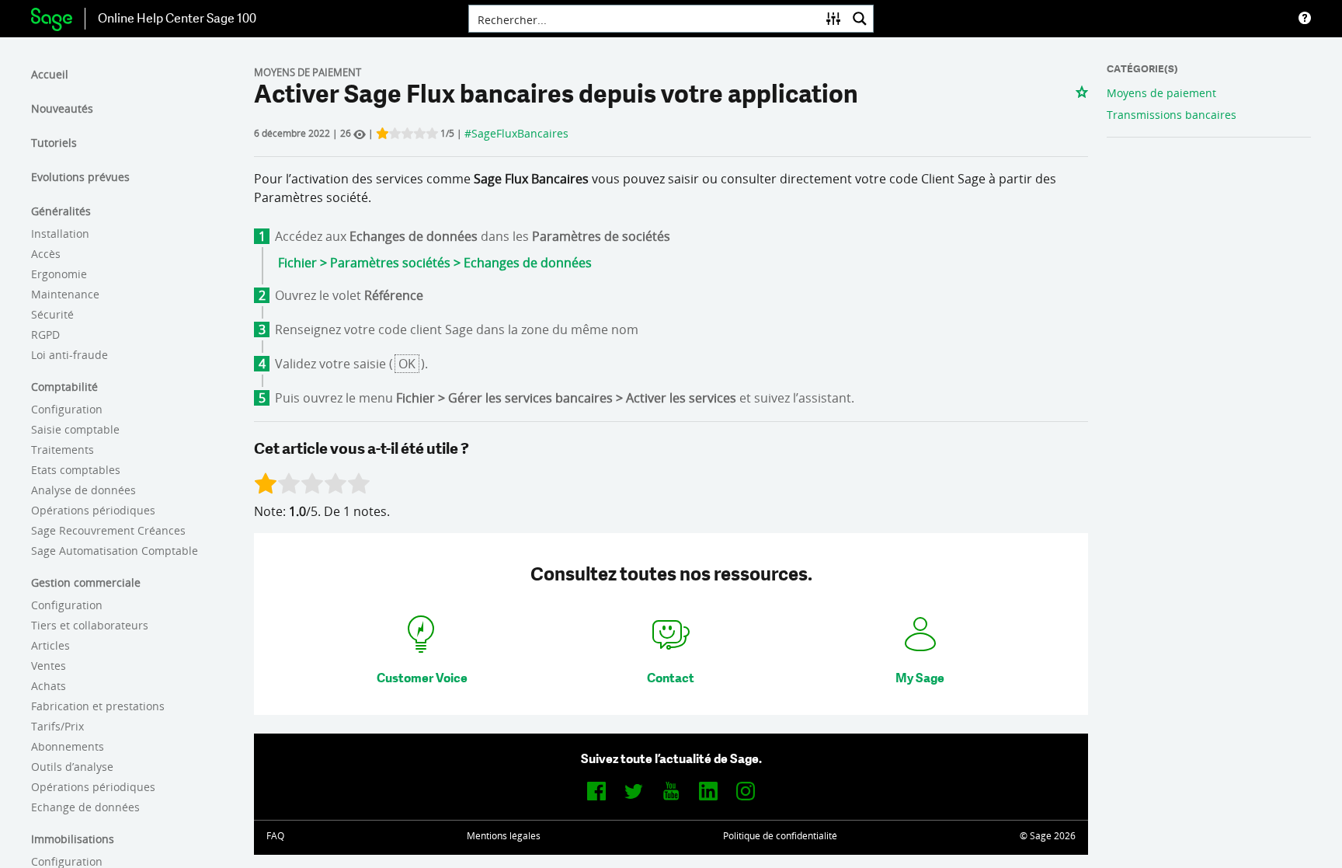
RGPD (45, 334)
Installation (60, 233)
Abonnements (67, 746)
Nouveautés (62, 108)
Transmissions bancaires (1171, 114)
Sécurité (52, 314)
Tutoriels (54, 142)
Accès (46, 253)
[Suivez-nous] (596, 790)
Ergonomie (59, 274)
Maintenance (65, 294)
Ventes (48, 665)
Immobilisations (72, 838)
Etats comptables (75, 469)
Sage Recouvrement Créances (108, 530)
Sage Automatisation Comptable (114, 550)
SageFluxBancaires (519, 133)
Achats (48, 685)
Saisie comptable (75, 429)
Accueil (49, 74)
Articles (50, 645)
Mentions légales (504, 835)
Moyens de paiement (1161, 92)
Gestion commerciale (86, 582)
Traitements (62, 449)
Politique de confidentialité (780, 835)
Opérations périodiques (93, 510)
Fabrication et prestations (98, 706)
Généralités (61, 211)
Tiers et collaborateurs (89, 625)
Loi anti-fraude (69, 354)
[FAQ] (1305, 18)
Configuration (67, 409)
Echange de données (85, 807)
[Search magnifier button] (860, 18)
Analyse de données (83, 490)
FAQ (275, 835)
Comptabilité (64, 386)
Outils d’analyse (72, 766)
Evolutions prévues (80, 176)
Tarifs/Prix (57, 726)
